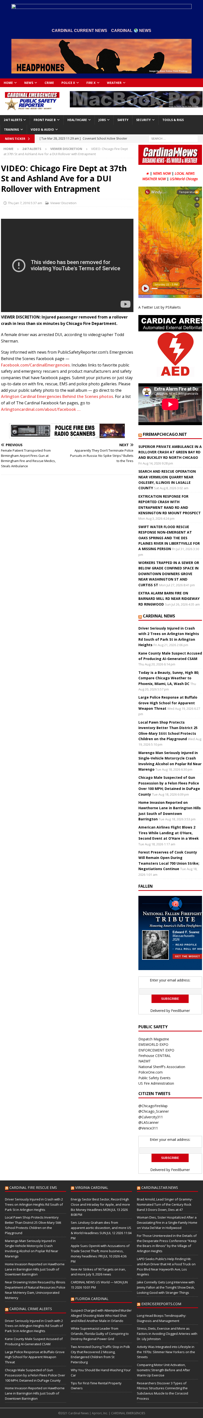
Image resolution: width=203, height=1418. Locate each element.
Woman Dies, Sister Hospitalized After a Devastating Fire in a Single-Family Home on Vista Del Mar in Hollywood (167, 1222)
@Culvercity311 (150, 1117)
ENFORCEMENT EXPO (156, 1050)
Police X (68, 83)
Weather (114, 83)
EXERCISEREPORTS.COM (161, 1303)
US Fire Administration (156, 1083)
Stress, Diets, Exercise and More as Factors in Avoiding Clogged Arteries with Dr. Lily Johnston (167, 1333)
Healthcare (77, 120)
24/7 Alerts (13, 120)
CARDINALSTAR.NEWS (159, 1187)
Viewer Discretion (63, 203)
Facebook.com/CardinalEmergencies (35, 365)
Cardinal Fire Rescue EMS (33, 1187)
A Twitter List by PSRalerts (159, 307)
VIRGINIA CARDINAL (91, 1187)
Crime (49, 83)
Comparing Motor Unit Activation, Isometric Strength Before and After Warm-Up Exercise (163, 1370)
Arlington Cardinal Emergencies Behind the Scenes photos (57, 396)
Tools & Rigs (173, 120)
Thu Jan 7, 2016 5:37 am (25, 203)
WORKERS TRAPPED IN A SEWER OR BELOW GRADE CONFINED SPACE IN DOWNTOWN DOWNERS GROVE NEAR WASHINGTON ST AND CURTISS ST (168, 573)
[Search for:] (173, 138)
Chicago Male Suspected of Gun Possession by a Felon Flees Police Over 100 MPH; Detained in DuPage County (35, 1375)
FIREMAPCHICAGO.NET (165, 434)
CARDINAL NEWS (159, 616)
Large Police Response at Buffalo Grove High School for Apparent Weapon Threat (167, 703)
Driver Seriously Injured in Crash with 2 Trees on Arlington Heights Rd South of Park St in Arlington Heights (34, 1204)
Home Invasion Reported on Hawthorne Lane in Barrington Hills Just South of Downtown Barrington (35, 1269)
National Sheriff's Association (161, 1066)
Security (143, 120)
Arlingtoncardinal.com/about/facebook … (40, 409)
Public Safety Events (154, 1078)
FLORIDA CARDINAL (91, 1298)
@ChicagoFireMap (153, 1105)
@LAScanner (148, 1122)
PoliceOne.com (150, 1072)
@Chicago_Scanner (153, 1111)
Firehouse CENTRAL (154, 1055)
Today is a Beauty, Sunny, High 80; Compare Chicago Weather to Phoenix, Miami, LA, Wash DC (168, 678)
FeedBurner (180, 1010)
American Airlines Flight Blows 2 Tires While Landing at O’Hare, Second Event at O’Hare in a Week (168, 833)
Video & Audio (42, 129)
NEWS (28, 83)
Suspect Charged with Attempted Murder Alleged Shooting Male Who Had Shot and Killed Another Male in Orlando (101, 1315)
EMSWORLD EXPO (153, 1044)
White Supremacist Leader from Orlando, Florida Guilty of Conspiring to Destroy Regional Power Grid (100, 1333)
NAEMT (144, 1061)
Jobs (102, 120)
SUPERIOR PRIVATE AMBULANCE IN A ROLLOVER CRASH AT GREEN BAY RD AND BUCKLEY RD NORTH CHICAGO (170, 452)
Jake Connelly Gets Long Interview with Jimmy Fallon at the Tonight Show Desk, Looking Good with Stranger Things (166, 1287)
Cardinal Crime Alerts (30, 1308)
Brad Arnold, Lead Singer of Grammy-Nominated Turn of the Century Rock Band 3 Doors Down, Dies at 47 (165, 1204)
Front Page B (45, 120)
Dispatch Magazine (153, 1039)
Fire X (91, 83)
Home (8, 83)
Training (11, 129)
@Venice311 (148, 1128)
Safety (122, 120)
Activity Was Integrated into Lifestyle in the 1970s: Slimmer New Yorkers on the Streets (166, 1352)
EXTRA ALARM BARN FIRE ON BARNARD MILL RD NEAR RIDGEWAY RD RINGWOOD (169, 599)
